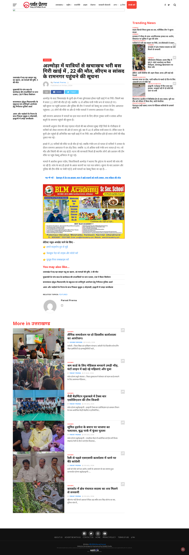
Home (98, 537)
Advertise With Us (72, 537)
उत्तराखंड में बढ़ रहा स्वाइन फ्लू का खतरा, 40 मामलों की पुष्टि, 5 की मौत (25, 80)
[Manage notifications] (183, 549)
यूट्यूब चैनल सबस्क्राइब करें (58, 259)
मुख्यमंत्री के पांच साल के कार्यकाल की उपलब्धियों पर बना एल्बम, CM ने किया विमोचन (25, 92)
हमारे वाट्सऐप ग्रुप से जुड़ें (57, 246)
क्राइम (85, 5)
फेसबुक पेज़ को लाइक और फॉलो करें (62, 253)
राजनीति (77, 5)
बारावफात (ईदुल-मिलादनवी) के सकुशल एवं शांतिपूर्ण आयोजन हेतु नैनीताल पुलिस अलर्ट (25, 104)
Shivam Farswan (76, 342)
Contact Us (88, 537)
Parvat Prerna (59, 82)
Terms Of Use (123, 537)
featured (63, 294)
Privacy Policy (109, 537)
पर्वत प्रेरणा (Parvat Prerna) (97, 544)
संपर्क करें (131, 5)
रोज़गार (93, 5)
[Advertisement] (154, 131)
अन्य (115, 5)
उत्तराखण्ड (59, 5)
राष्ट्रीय (68, 5)
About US (58, 537)
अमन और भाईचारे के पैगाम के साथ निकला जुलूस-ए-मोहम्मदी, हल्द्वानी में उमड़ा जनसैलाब (25, 116)
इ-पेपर (122, 5)
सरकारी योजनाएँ (104, 5)
